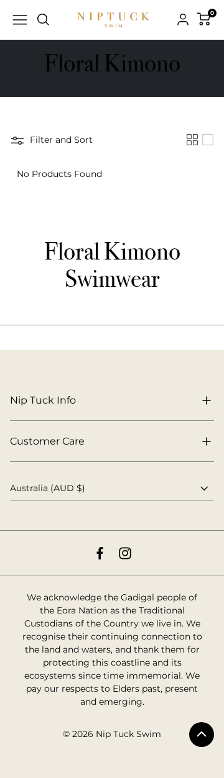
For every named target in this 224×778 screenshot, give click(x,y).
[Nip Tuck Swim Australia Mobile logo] (113, 20)
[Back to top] (201, 734)
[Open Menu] (20, 20)
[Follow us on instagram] (125, 553)
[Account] (183, 20)
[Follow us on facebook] (100, 553)
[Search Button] (44, 20)
